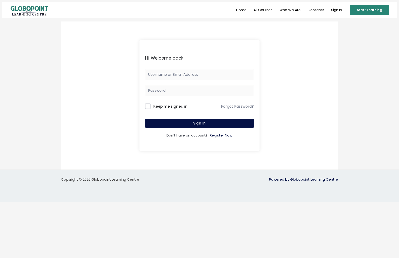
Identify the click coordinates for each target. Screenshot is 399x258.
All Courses (263, 9)
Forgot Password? (237, 106)
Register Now (221, 135)
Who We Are (290, 9)
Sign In (336, 9)
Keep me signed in (170, 106)
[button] (369, 10)
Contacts (316, 9)
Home (241, 9)
